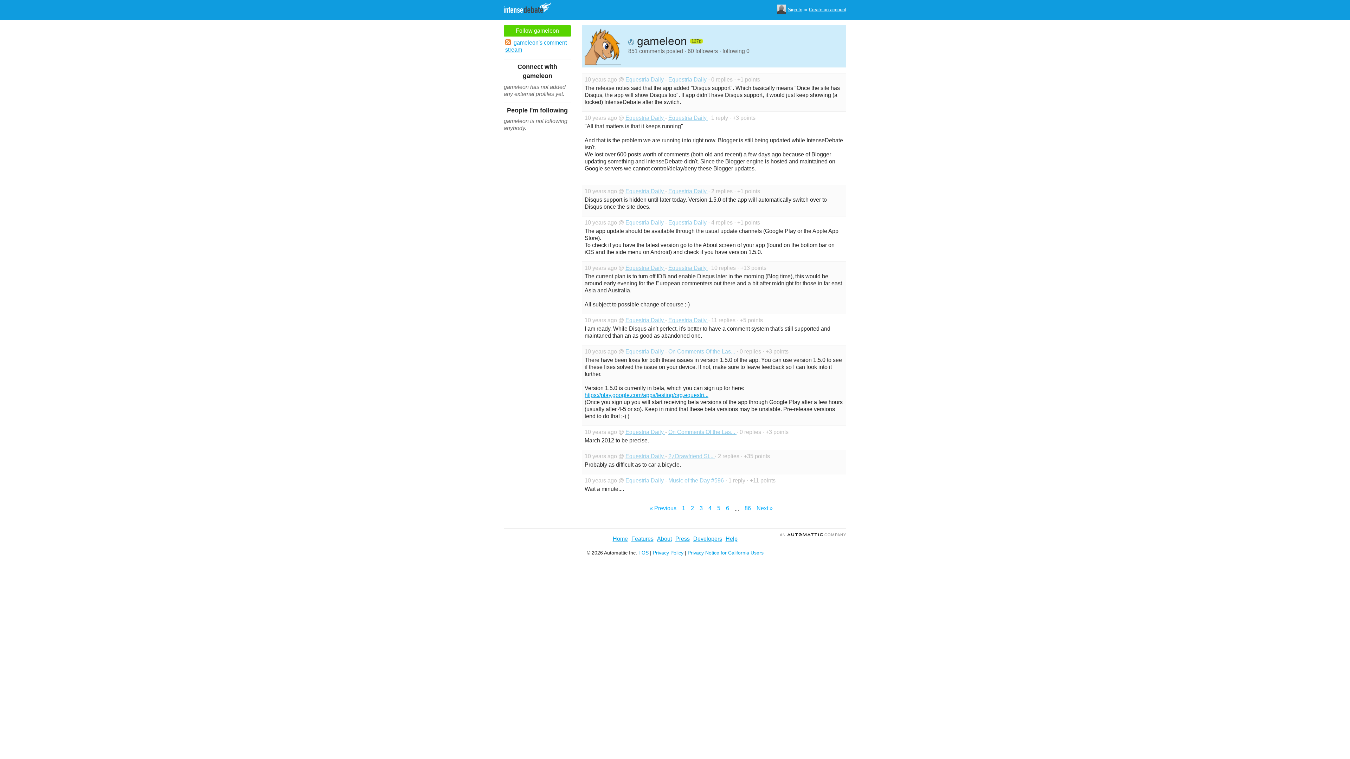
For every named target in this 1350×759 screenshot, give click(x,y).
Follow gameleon (537, 31)
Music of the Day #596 (696, 481)
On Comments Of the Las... (702, 352)
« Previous (663, 508)
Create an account (827, 9)
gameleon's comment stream (536, 46)
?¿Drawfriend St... (691, 456)
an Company (813, 535)
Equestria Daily (645, 80)
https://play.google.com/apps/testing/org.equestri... (646, 395)
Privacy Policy (668, 553)
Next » (765, 508)
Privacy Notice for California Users (726, 553)
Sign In (795, 9)
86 (748, 508)
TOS (643, 553)
